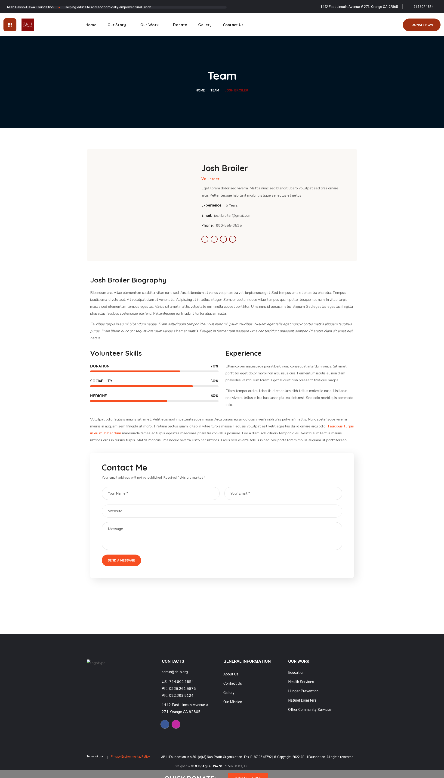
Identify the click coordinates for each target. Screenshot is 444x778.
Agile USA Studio (216, 766)
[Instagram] (176, 724)
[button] (422, 25)
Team (214, 90)
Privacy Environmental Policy (130, 757)
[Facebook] (164, 724)
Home (200, 90)
